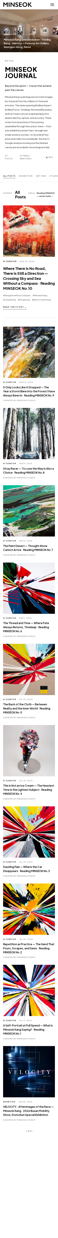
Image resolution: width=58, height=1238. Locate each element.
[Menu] (52, 5)
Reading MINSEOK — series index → (41, 194)
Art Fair (41, 176)
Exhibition (25, 176)
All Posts (9, 176)
